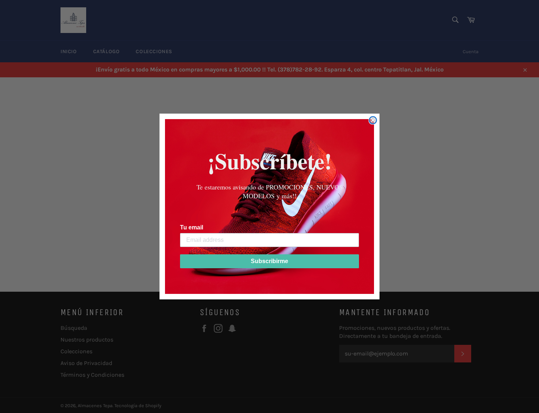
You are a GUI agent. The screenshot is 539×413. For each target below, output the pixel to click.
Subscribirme (269, 261)
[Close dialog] (373, 120)
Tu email (191, 227)
